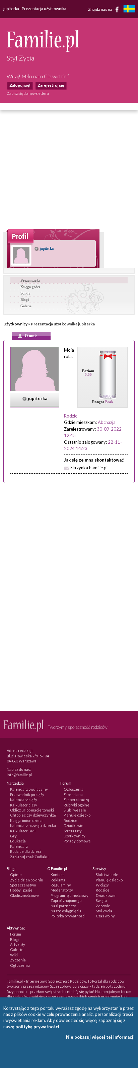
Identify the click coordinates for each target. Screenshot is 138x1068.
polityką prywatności (37, 1026)
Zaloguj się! (19, 85)
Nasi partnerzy (63, 906)
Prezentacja (30, 280)
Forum (15, 934)
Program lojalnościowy (69, 895)
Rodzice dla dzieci (25, 851)
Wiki (14, 955)
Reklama (58, 880)
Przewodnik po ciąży (27, 794)
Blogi (24, 300)
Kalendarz (19, 846)
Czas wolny (105, 916)
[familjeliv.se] (129, 9)
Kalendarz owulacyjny (29, 789)
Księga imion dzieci (26, 820)
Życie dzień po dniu (26, 880)
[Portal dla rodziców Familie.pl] (43, 50)
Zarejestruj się (51, 85)
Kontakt (57, 874)
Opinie (16, 874)
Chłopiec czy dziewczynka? (33, 815)
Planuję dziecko (77, 815)
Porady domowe (77, 841)
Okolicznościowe (24, 895)
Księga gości (30, 287)
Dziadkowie (73, 825)
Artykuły (17, 944)
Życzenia (18, 960)
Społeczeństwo (23, 885)
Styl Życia (104, 911)
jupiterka (46, 248)
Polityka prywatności (68, 916)
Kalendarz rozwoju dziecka (33, 825)
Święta (101, 900)
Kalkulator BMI (23, 831)
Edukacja (18, 841)
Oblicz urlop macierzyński (32, 810)
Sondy (25, 293)
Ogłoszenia (73, 789)
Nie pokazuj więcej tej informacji (100, 1037)
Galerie (25, 306)
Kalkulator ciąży (23, 805)
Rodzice (70, 820)
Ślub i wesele (75, 810)
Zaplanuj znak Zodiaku (29, 857)
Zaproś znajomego (66, 900)
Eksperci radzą (76, 799)
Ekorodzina (73, 794)
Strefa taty (73, 831)
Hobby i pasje (21, 890)
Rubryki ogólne (76, 805)
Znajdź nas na (100, 8)
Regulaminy (61, 885)
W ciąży (102, 885)
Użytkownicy (15, 323)
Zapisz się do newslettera (28, 93)
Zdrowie (103, 906)
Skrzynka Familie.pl (89, 467)
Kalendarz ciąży (23, 799)
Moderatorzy (62, 890)
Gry (13, 836)
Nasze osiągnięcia (66, 911)
